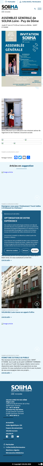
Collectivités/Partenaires (15, 447)
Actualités (10, 422)
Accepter (35, 250)
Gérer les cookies (12, 250)
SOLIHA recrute (11, 431)
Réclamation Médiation (15, 453)
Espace (14, 428)
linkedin (12, 436)
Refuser (25, 250)
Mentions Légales (12, 450)
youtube (18, 436)
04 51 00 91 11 (14, 415)
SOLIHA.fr (9, 434)
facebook (7, 436)
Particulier (11, 2)
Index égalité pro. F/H (14, 425)
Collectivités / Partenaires (31, 2)
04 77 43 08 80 (14, 407)
